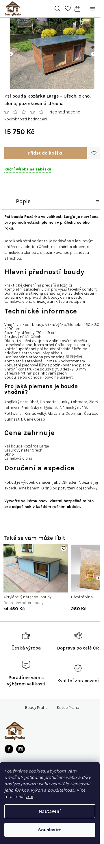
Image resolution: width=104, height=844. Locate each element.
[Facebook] (9, 749)
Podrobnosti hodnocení (25, 119)
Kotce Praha (68, 708)
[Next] (98, 578)
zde (29, 796)
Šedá (12, 585)
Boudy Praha (36, 708)
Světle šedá (31, 585)
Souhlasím (50, 829)
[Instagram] (20, 749)
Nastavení (50, 811)
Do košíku (45, 153)
